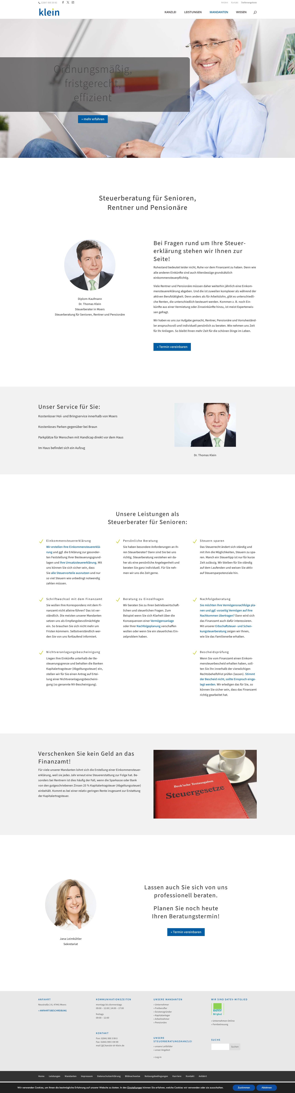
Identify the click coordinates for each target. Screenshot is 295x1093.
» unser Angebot (161, 1050)
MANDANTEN (219, 12)
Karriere (176, 1076)
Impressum (87, 1076)
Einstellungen (134, 1087)
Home (41, 1076)
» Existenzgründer (162, 1012)
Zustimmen (244, 1087)
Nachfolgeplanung (148, 626)
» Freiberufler (160, 1008)
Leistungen (54, 1076)
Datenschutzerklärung (109, 1076)
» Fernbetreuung (219, 1024)
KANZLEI (170, 12)
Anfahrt (224, 3)
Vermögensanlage (162, 621)
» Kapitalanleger (161, 1015)
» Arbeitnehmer (161, 1019)
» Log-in (157, 1057)
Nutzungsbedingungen (156, 1076)
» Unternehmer (161, 1004)
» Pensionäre (160, 1022)
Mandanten (70, 1076)
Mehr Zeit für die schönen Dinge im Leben (92, 84)
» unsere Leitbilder (163, 1046)
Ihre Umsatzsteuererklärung (78, 562)
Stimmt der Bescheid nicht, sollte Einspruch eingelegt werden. (228, 679)
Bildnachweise (132, 1076)
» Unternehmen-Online (223, 1021)
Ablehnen (267, 1087)
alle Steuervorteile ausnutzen (70, 573)
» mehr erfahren (92, 119)
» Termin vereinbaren (172, 347)
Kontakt (234, 3)
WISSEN (241, 12)
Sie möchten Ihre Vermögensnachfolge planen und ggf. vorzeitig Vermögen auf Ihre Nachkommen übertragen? (228, 610)
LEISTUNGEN (193, 12)
